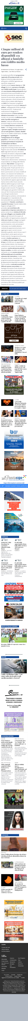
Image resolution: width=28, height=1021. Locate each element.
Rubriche (5, 537)
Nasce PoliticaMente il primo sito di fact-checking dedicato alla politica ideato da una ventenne (14, 856)
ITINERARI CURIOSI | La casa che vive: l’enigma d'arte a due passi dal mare (6, 566)
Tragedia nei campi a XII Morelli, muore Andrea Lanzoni (21, 301)
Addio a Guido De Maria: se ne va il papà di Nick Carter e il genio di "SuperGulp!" (21, 369)
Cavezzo (12, 958)
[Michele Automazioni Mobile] (14, 38)
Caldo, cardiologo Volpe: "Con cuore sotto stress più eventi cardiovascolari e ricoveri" (11, 676)
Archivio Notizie (6, 951)
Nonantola (21, 966)
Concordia (4, 966)
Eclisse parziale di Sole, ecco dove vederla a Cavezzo (6, 891)
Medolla (4, 968)
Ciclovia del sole (6, 947)
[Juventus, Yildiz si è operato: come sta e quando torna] (14, 636)
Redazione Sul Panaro (8, 69)
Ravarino (20, 964)
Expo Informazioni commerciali (14, 483)
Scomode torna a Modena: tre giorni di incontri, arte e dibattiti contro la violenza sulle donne (7, 423)
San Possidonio (12, 966)
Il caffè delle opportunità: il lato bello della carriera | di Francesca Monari (21, 546)
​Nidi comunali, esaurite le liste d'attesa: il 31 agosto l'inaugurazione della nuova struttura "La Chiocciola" (6, 768)
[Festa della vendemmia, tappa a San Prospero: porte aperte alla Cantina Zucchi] (7, 309)
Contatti (13, 974)
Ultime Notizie (5, 949)
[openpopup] (26, 28)
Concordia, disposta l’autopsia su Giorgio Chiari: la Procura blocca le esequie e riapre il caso (20, 405)
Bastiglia (12, 964)
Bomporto (12, 962)
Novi (19, 960)
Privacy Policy (8, 976)
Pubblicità (19, 974)
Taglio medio (4, 71)
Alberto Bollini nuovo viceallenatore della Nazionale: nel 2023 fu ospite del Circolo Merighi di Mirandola (21, 768)
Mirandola (4, 959)
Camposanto (13, 960)
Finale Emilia (5, 961)
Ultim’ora (5, 288)
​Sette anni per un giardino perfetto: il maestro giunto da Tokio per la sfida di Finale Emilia (20, 867)
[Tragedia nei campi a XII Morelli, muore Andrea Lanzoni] (7, 299)
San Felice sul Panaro (14, 71)
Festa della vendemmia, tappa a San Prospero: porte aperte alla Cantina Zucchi (7, 318)
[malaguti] (14, 940)
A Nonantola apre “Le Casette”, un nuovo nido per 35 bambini (20, 743)
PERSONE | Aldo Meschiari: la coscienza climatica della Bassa (6, 546)
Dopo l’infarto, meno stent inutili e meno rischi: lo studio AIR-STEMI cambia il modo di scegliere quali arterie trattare (20, 318)
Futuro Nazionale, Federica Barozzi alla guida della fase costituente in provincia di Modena (21, 423)
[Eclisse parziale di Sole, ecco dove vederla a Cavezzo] (7, 880)
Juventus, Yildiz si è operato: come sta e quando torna (13, 645)
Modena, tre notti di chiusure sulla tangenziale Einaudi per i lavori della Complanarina (21, 351)
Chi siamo (6, 974)
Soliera (20, 962)
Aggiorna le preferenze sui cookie (10, 977)
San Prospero (21, 958)
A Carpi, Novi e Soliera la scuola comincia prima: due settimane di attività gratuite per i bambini (6, 369)
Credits (23, 977)
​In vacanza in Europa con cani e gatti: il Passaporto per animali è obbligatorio (20, 887)
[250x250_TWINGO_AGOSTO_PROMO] (14, 24)
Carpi (3, 970)
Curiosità (5, 835)
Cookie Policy (17, 976)
